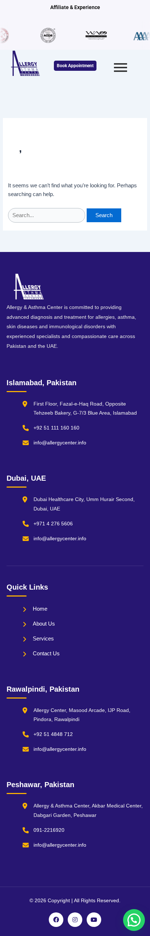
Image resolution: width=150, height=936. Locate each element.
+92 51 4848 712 (53, 734)
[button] (134, 920)
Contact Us (46, 653)
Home (40, 609)
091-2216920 (48, 830)
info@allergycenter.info (59, 442)
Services (43, 638)
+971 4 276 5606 (53, 523)
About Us (44, 623)
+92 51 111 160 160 (56, 428)
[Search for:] (47, 215)
